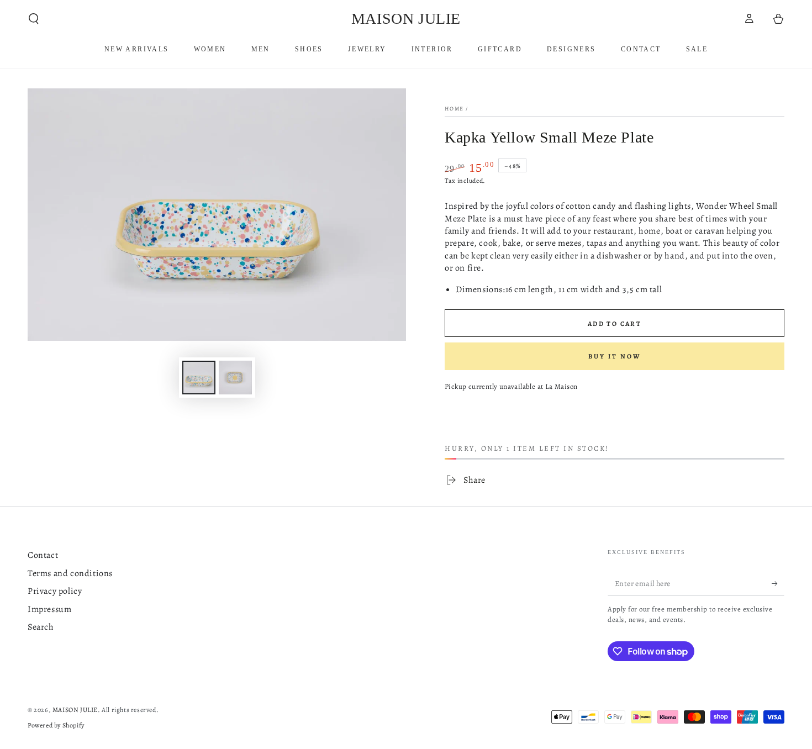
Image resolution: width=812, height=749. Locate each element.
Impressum (49, 609)
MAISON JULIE (75, 709)
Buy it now (614, 356)
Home (454, 108)
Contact (43, 555)
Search (41, 627)
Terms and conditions (70, 573)
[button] (33, 19)
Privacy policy (55, 591)
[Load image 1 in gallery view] (198, 377)
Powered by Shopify (56, 725)
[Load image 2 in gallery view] (235, 377)
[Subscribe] (778, 583)
